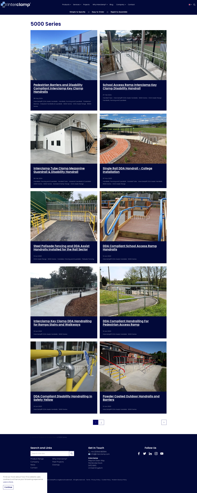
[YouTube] (161, 453)
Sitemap (56, 465)
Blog (111, 4)
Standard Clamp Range (61, 184)
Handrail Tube (107, 98)
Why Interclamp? (99, 4)
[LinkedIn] (150, 453)
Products (65, 4)
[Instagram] (156, 453)
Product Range (37, 459)
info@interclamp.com (100, 454)
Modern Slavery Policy (119, 480)
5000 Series (67, 104)
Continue (8, 487)
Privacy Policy (95, 480)
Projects (86, 4)
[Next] (164, 422)
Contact (131, 4)
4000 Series (38, 184)
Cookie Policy (106, 480)
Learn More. (8, 482)
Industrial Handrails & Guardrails (51, 104)
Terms (88, 480)
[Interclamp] (16, 5)
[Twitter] (144, 453)
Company (120, 4)
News (32, 465)
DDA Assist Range (79, 104)
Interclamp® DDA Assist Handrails (46, 101)
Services (76, 4)
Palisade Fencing (88, 259)
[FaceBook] (138, 453)
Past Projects (58, 462)
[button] (71, 453)
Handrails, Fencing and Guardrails (70, 101)
